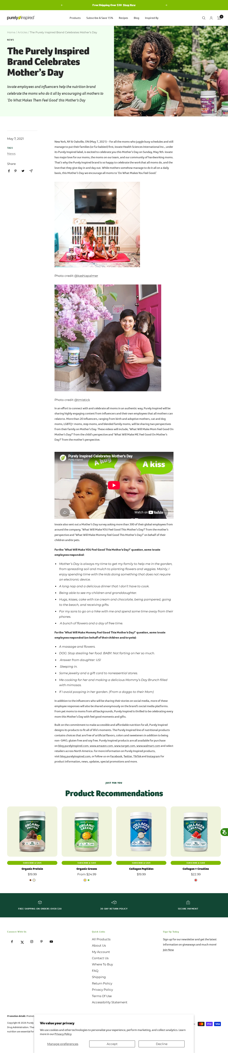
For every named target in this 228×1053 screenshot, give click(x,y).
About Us (99, 945)
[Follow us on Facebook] (12, 942)
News (10, 39)
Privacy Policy (63, 1034)
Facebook (116, 756)
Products (75, 18)
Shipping (99, 977)
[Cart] (219, 18)
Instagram (153, 756)
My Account (101, 952)
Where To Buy (102, 964)
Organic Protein (32, 869)
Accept (112, 1044)
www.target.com (124, 746)
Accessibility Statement (109, 1002)
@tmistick (82, 400)
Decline (161, 1044)
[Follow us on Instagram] (32, 942)
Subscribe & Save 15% (99, 18)
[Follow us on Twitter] (22, 942)
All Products (101, 939)
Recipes (123, 18)
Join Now (168, 950)
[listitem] (9, 171)
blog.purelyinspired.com (73, 746)
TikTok (137, 756)
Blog (136, 18)
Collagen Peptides (141, 869)
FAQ (95, 971)
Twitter (127, 756)
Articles (22, 32)
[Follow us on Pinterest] (41, 942)
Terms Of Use (102, 996)
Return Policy (102, 983)
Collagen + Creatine (196, 869)
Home (11, 32)
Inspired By (152, 18)
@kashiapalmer (86, 276)
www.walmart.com (148, 746)
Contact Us (100, 958)
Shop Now (129, 5)
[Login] (211, 17)
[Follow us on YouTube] (51, 942)
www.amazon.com (101, 746)
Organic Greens (86, 869)
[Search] (203, 18)
